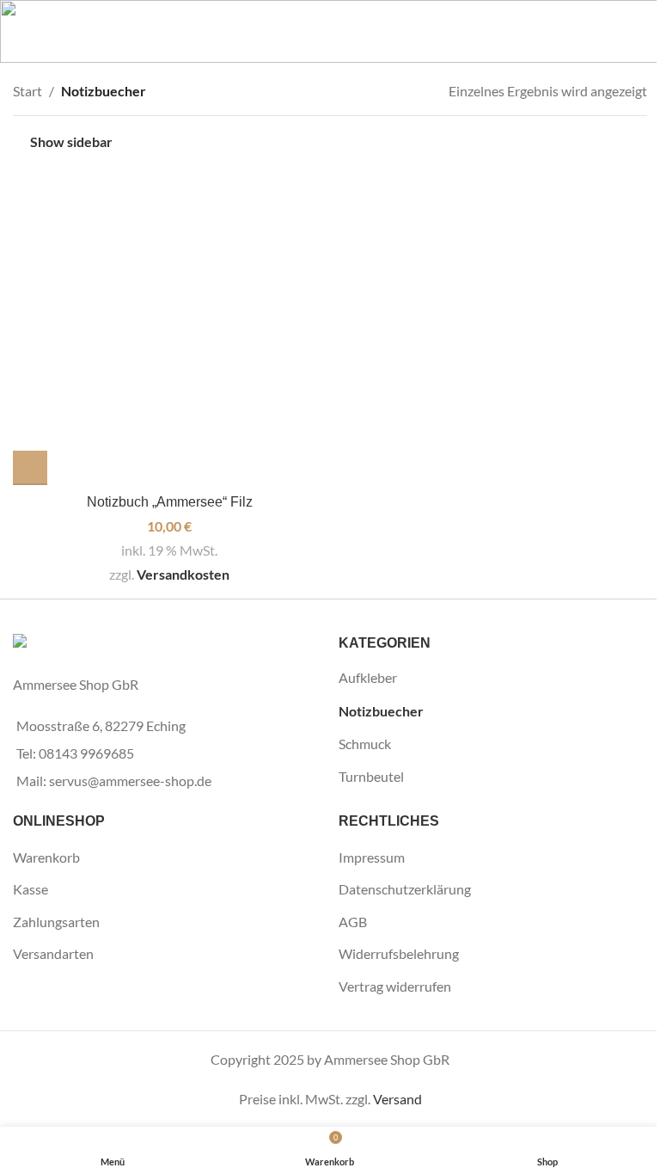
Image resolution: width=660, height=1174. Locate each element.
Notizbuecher (381, 711)
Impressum (372, 857)
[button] (30, 468)
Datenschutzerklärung (405, 889)
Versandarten (53, 953)
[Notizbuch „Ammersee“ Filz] (169, 328)
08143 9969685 (86, 753)
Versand (397, 1099)
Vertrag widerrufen (395, 986)
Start (27, 91)
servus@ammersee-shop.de (130, 780)
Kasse (30, 889)
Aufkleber (368, 677)
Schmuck (365, 743)
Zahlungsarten (56, 921)
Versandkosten (183, 574)
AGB (353, 921)
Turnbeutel (371, 776)
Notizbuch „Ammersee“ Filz (170, 502)
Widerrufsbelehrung (399, 953)
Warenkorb (46, 857)
